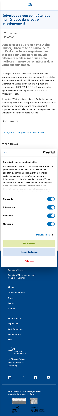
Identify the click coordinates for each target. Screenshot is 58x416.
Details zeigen (43, 235)
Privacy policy (14, 318)
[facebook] (35, 377)
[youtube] (48, 377)
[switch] (51, 207)
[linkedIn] (9, 377)
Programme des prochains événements (24, 132)
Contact (12, 309)
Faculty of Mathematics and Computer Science (21, 276)
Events (11, 303)
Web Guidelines (15, 329)
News (10, 298)
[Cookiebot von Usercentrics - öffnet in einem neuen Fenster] (43, 152)
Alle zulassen (29, 243)
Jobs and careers (16, 292)
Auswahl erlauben (29, 252)
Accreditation (14, 334)
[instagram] (22, 377)
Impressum (13, 324)
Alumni (11, 287)
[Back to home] (29, 5)
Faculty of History (16, 270)
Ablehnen (29, 261)
